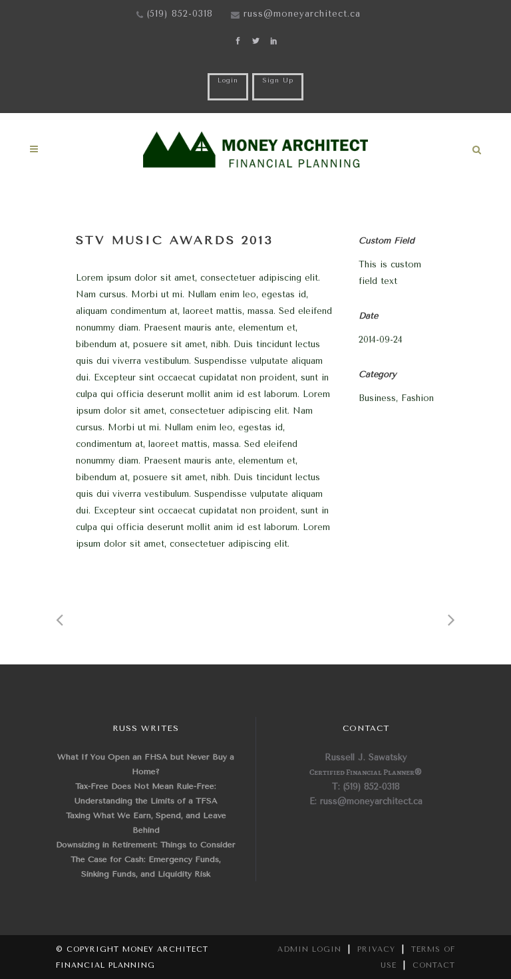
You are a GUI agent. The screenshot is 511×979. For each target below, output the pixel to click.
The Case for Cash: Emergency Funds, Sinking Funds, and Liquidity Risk (146, 867)
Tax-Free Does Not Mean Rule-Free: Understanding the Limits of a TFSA (146, 793)
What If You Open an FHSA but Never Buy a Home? (145, 764)
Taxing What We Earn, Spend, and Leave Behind (146, 823)
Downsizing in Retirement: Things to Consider (146, 844)
